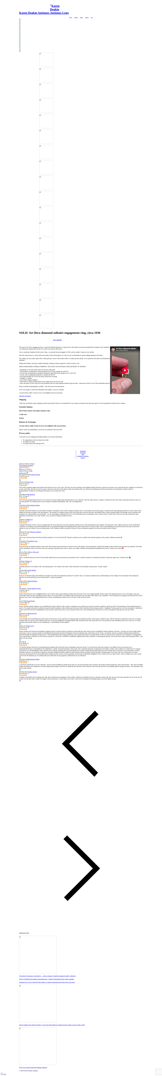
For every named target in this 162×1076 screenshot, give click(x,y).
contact (76, 17)
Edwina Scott (33, 613)
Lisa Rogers (31, 601)
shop (70, 17)
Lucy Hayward (34, 552)
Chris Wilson (32, 570)
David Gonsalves (36, 532)
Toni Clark (30, 482)
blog (83, 454)
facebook (83, 453)
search (86, 17)
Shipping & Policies (25, 396)
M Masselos (31, 494)
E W (24, 642)
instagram (83, 451)
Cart (4, 1074)
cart (92, 17)
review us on (23, 473)
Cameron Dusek (35, 474)
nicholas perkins (35, 505)
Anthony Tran (33, 541)
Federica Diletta (34, 659)
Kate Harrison (33, 581)
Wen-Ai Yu (30, 626)
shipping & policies (83, 456)
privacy (83, 458)
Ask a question (57, 340)
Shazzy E (29, 561)
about (81, 17)
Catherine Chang (36, 588)
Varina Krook (33, 672)
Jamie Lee (30, 519)
